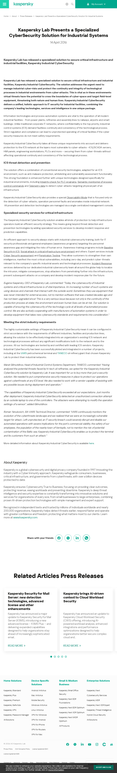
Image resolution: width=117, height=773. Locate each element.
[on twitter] (68, 538)
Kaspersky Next (93, 690)
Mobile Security (38, 700)
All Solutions (9, 720)
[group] (30, 619)
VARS (24, 353)
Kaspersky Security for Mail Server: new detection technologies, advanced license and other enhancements (28, 601)
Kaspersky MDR (93, 700)
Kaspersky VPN (10, 710)
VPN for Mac (36, 734)
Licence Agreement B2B (11, 754)
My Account (97, 4)
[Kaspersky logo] (23, 4)
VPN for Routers (38, 729)
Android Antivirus (38, 690)
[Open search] (72, 4)
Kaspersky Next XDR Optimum (71, 712)
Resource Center (41, 762)
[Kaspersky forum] (111, 744)
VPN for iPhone (38, 725)
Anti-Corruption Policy (22, 749)
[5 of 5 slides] (66, 656)
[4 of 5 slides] (62, 656)
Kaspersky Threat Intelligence (99, 710)
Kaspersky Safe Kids (12, 705)
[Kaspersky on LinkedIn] (82, 744)
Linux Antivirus (37, 710)
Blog (31, 762)
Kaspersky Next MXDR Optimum (68, 719)
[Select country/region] (67, 4)
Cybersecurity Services (97, 695)
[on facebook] (59, 538)
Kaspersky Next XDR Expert (98, 705)
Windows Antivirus (39, 705)
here (91, 443)
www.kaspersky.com (25, 517)
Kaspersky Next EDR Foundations (67, 701)
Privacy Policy (8, 749)
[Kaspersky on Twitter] (75, 744)
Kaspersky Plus (10, 695)
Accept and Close (103, 767)
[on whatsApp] (86, 538)
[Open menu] (4, 4)
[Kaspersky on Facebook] (67, 744)
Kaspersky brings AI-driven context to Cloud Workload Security (83, 597)
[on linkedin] (77, 538)
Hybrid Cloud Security (96, 715)
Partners (25, 762)
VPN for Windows (39, 715)
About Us (17, 762)
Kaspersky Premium (12, 700)
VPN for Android (38, 720)
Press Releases (54, 762)
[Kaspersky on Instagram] (97, 744)
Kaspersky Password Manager (16, 715)
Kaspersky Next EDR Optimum (71, 707)
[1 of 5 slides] (51, 656)
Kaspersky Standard (12, 690)
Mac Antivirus (37, 695)
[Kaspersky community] (104, 744)
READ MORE (15, 645)
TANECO (62, 353)
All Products (64, 726)
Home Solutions (12, 680)
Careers (72, 762)
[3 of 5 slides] (58, 656)
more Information (56, 770)
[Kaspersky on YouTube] (89, 744)
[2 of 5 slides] (55, 656)
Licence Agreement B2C (40, 749)
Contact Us (7, 762)
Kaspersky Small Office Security (68, 692)
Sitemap (64, 762)
